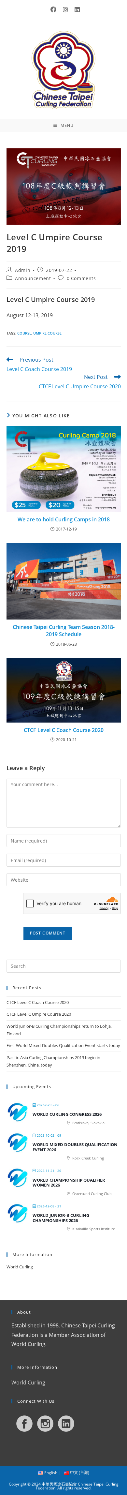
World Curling (20, 1267)
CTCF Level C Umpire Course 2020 (39, 1014)
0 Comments (81, 278)
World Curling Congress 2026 (67, 1114)
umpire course (47, 333)
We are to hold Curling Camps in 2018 (64, 519)
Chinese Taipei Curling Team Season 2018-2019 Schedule (64, 630)
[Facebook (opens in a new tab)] (53, 10)
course (24, 333)
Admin (22, 270)
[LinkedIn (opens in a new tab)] (75, 10)
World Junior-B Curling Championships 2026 (61, 1217)
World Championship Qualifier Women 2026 (69, 1182)
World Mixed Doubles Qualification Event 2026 (75, 1147)
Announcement (33, 278)
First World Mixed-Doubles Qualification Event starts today (63, 1045)
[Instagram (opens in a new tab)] (65, 10)
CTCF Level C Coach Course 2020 (64, 730)
